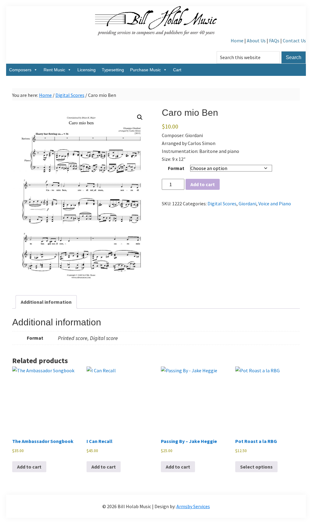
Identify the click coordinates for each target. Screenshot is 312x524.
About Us (256, 40)
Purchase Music (145, 69)
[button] (139, 117)
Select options (256, 467)
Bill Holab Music (156, 21)
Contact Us (294, 40)
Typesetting (113, 69)
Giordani (247, 203)
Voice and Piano (274, 203)
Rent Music (54, 69)
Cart (177, 69)
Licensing (86, 69)
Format (176, 168)
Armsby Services (193, 506)
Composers (20, 69)
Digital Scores (69, 95)
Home (237, 40)
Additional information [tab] (46, 302)
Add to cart (202, 184)
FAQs (274, 40)
